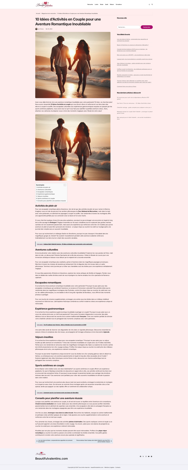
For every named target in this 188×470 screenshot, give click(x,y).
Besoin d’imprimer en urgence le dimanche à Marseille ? (133, 45)
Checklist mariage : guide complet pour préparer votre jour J (134, 107)
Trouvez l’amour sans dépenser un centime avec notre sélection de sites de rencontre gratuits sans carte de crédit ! (134, 81)
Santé (106, 4)
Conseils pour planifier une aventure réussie (51, 200)
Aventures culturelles (44, 189)
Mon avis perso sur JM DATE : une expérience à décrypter (133, 55)
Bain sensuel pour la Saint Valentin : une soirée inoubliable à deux (134, 118)
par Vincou (41, 29)
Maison (112, 4)
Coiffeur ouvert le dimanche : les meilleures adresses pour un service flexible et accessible (134, 69)
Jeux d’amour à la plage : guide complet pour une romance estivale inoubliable (134, 64)
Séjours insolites (43, 196)
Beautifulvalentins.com (51, 458)
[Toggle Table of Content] (64, 185)
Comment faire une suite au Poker (126, 86)
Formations (119, 4)
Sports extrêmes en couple (46, 198)
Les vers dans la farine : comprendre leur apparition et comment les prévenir (132, 40)
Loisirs (96, 4)
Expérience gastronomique (46, 194)
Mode (101, 4)
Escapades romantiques (45, 192)
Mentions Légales (109, 467)
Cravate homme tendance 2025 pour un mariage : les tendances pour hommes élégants (132, 49)
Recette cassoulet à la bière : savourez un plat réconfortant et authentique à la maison (134, 75)
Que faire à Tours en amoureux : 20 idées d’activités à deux (134, 103)
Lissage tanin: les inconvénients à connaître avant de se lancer (134, 59)
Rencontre (90, 4)
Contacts (117, 467)
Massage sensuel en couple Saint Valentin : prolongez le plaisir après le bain (135, 112)
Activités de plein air (43, 187)
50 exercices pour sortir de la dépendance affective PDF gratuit (133, 98)
